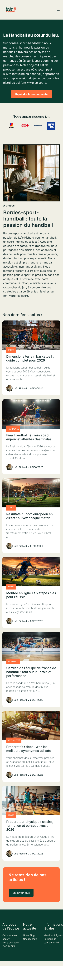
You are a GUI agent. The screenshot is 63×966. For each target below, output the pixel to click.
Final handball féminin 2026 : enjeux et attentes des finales (29, 437)
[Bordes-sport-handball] (11, 10)
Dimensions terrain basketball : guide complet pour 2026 (30, 358)
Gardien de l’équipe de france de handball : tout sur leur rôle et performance (31, 672)
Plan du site (8, 946)
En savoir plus (21, 892)
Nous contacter (10, 942)
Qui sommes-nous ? (9, 937)
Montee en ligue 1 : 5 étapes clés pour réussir (31, 595)
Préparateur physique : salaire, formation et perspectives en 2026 (29, 825)
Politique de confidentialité (51, 941)
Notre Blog (29, 935)
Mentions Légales (53, 935)
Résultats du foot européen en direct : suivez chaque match (29, 516)
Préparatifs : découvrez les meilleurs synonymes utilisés (28, 749)
